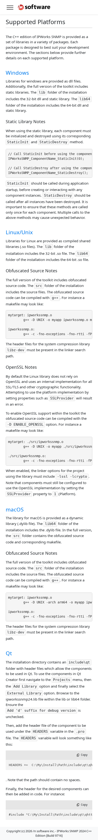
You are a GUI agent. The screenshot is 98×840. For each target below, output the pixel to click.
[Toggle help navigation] (10, 7)
